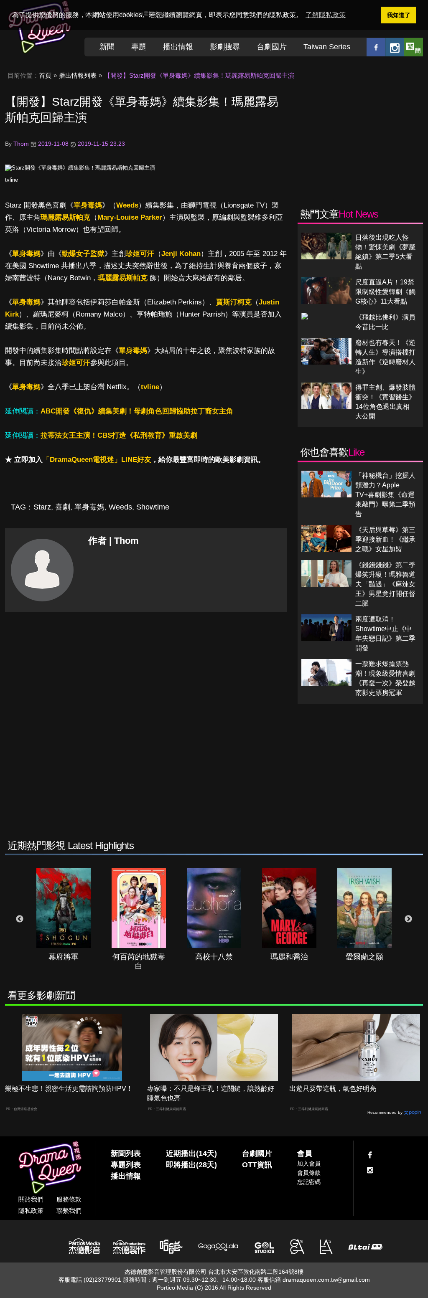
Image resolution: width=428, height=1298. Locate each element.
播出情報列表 (78, 75)
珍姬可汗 (140, 254)
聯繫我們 (69, 1210)
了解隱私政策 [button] (326, 14)
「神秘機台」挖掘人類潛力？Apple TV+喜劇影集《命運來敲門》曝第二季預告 (385, 494)
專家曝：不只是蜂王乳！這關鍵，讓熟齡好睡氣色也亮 (210, 1093)
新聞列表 (126, 1153)
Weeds (127, 205)
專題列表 (126, 1165)
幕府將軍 (63, 957)
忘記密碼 (309, 1182)
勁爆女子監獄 (83, 254)
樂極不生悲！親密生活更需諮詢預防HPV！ (69, 1088)
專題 (138, 47)
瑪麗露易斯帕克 (65, 217)
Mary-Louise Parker (129, 217)
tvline (11, 180)
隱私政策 (30, 1210)
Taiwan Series (326, 47)
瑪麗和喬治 (289, 957)
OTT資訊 (257, 1165)
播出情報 (178, 47)
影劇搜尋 (225, 47)
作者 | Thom (113, 540)
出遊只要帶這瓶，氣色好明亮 (332, 1088)
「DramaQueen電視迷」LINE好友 (97, 460)
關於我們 (30, 1199)
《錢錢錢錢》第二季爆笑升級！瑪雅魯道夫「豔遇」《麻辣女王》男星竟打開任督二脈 (385, 584)
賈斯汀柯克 (234, 302)
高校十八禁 (214, 957)
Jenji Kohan (181, 254)
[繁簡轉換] (413, 47)
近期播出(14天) (191, 1153)
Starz (42, 507)
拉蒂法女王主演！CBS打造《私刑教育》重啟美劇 (119, 435)
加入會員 (309, 1163)
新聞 (107, 47)
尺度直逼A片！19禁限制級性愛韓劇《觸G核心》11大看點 (385, 292)
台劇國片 (272, 47)
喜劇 (62, 507)
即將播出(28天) (191, 1165)
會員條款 (309, 1172)
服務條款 (69, 1199)
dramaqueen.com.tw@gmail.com (326, 1279)
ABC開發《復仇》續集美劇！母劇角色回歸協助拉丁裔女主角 (137, 411)
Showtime (152, 507)
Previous (19, 919)
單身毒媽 (88, 205)
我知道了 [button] (398, 15)
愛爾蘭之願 (364, 957)
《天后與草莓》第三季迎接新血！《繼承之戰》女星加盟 (385, 539)
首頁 (45, 75)
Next (408, 919)
